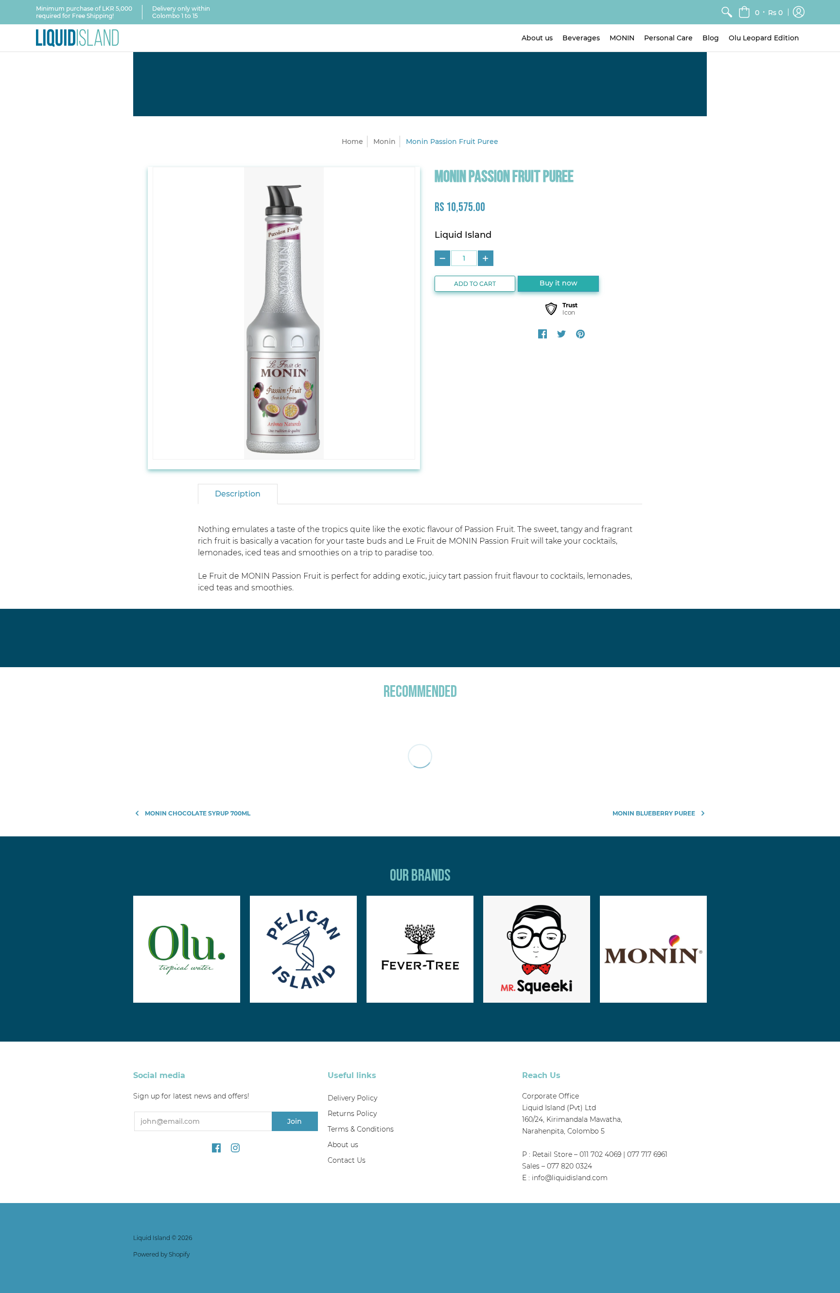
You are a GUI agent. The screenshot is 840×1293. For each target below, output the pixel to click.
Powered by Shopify (161, 1254)
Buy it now (559, 283)
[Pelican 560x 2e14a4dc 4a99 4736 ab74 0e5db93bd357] (303, 949)
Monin (384, 141)
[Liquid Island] (77, 38)
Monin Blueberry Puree (653, 813)
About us (343, 1144)
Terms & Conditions (361, 1129)
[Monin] (653, 949)
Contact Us (347, 1160)
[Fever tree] (420, 949)
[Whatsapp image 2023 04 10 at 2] (536, 949)
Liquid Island (463, 235)
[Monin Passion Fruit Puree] (284, 313)
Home (352, 141)
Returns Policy (352, 1113)
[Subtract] (442, 258)
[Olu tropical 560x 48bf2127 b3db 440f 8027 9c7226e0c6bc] (186, 949)
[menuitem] (726, 12)
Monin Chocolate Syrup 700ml (197, 813)
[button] (760, 12)
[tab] (238, 494)
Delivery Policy (352, 1098)
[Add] (485, 258)
